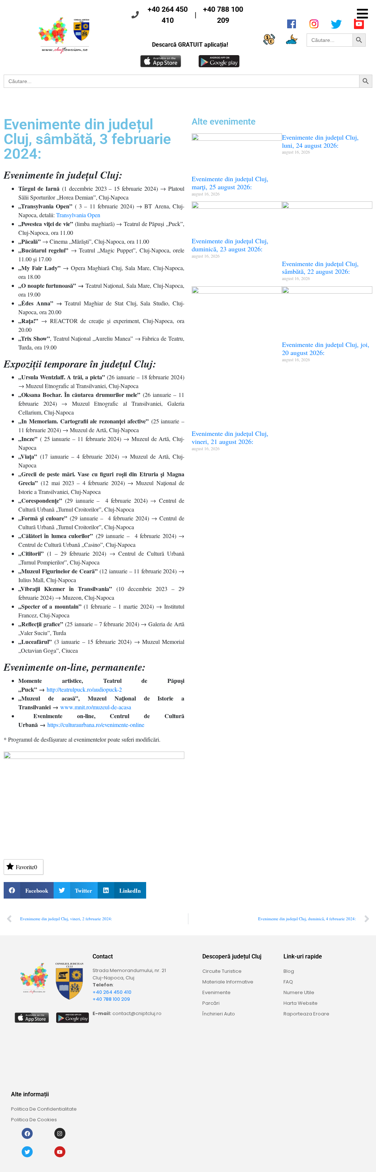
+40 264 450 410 (168, 15)
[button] (362, 13)
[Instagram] (59, 1133)
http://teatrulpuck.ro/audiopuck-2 (84, 689)
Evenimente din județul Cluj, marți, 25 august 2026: (230, 182)
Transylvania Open (78, 215)
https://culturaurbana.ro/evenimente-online (95, 724)
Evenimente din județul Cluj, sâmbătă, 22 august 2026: (320, 267)
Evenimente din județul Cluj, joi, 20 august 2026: (325, 348)
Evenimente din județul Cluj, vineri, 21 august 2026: (230, 437)
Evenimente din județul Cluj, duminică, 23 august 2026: (230, 244)
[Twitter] (27, 1151)
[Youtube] (59, 1151)
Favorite (26, 867)
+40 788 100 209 (223, 15)
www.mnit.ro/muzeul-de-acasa (95, 707)
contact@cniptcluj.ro (137, 1013)
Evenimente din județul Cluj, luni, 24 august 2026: (320, 141)
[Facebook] (27, 1133)
